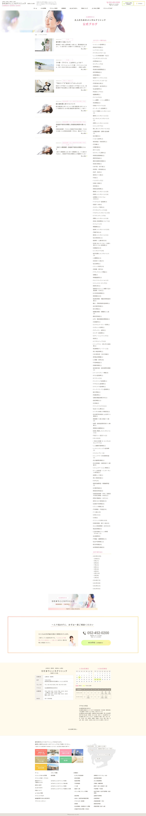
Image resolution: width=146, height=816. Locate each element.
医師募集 (53, 775)
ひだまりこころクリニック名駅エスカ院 (61, 788)
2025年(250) (97, 556)
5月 (96, 569)
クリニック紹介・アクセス (41, 778)
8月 (96, 563)
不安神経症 (77, 783)
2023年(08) (96, 583)
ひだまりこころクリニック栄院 (58, 786)
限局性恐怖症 (97, 803)
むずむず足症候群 (79, 775)
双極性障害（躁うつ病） (100, 806)
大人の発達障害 (98, 780)
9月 (96, 561)
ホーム (35, 8)
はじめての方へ (73, 8)
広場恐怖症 (96, 798)
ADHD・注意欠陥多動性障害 (82, 798)
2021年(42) (96, 588)
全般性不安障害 (98, 795)
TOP (36, 34)
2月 (96, 575)
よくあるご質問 (96, 8)
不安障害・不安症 (98, 788)
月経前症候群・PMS (99, 801)
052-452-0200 (51, 684)
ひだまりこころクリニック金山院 (59, 783)
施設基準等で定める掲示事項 (42, 798)
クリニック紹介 (54, 8)
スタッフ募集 (54, 773)
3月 (97, 573)
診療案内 (63, 8)
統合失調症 (77, 778)
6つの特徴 (43, 8)
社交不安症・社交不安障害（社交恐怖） (102, 792)
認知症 (76, 803)
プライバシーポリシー (40, 801)
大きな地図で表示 (72, 729)
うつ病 (76, 786)
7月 (96, 565)
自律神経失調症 (98, 778)
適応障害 (77, 795)
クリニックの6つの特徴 (41, 775)
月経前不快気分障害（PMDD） (82, 809)
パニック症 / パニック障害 (81, 791)
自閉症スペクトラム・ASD (100, 775)
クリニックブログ (107, 8)
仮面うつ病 (77, 788)
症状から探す (38, 785)
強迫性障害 (77, 780)
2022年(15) (96, 586)
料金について (84, 8)
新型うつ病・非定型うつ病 (100, 786)
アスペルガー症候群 (79, 801)
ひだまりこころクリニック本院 (58, 780)
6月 (96, 567)
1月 (96, 577)
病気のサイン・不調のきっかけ (39, 781)
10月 (97, 559)
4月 (96, 571)
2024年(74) (96, 580)
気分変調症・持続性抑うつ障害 (82, 806)
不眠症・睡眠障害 (98, 783)
